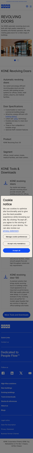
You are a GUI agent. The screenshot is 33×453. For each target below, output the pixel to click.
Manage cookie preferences (16, 237)
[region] (16, 226)
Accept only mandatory (16, 243)
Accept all (16, 250)
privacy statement (11, 231)
